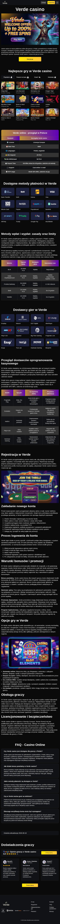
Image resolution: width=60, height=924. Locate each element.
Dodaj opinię (49, 852)
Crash (36, 77)
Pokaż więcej (30, 885)
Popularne (7, 77)
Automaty (51, 77)
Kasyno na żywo (21, 77)
